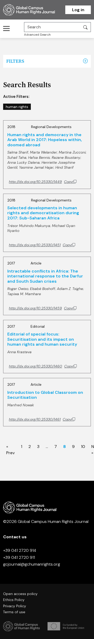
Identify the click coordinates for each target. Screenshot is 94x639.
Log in (78, 9)
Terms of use (14, 612)
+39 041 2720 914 (19, 550)
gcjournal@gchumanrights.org (31, 564)
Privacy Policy (14, 606)
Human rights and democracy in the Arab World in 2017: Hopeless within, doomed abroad (44, 140)
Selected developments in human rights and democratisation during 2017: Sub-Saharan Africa (43, 213)
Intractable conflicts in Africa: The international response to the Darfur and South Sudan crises (45, 276)
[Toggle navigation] (8, 28)
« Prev (10, 449)
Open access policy (20, 593)
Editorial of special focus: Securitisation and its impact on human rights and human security (42, 339)
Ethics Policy (14, 599)
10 (83, 446)
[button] (85, 61)
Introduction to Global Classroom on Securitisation (45, 395)
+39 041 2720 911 (19, 557)
